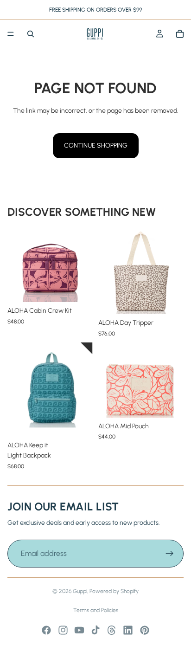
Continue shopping (95, 145)
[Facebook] (46, 630)
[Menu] (10, 34)
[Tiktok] (95, 630)
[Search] (30, 34)
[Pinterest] (144, 630)
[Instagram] (63, 630)
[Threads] (111, 630)
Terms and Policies (95, 610)
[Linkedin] (128, 630)
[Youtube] (79, 630)
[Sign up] (169, 553)
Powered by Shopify (114, 591)
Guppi (80, 591)
